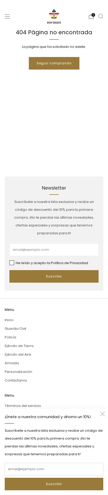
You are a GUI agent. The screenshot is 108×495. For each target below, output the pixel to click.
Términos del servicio (23, 405)
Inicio (9, 319)
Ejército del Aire (18, 354)
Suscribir (54, 484)
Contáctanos (16, 380)
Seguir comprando (54, 63)
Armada (12, 363)
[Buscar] (100, 16)
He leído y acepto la (51, 262)
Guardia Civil (15, 328)
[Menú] (7, 16)
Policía (10, 337)
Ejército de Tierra (19, 345)
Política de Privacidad (69, 262)
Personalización (18, 371)
